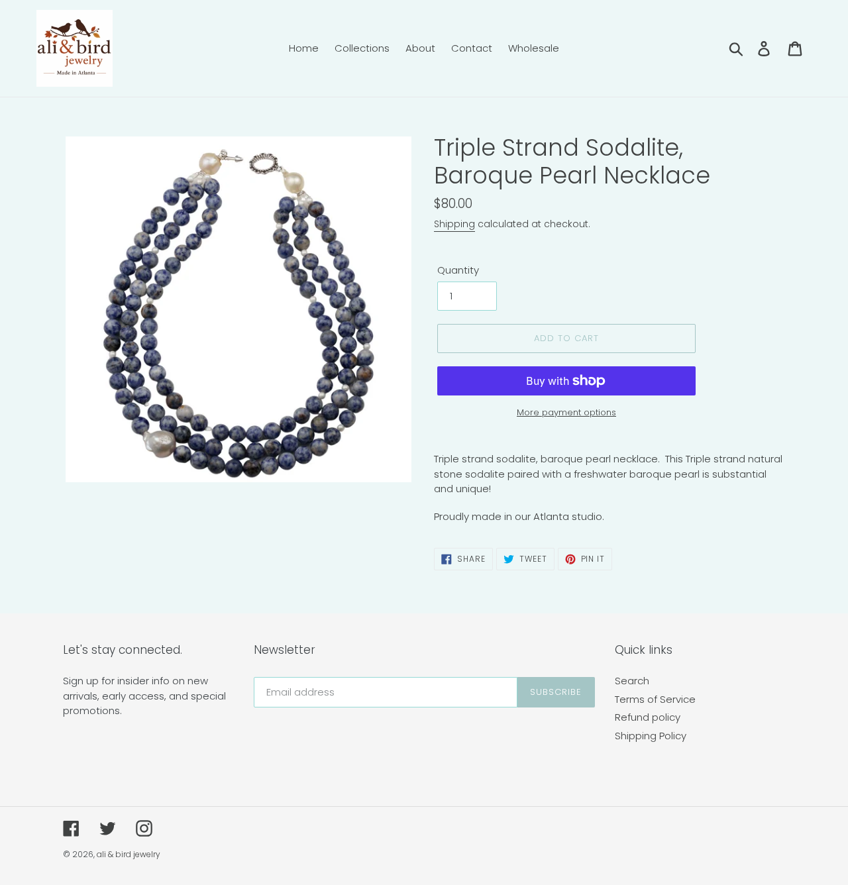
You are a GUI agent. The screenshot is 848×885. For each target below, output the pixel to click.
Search (632, 681)
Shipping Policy (650, 736)
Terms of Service (655, 699)
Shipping (454, 224)
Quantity (458, 270)
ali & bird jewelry (128, 854)
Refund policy (647, 717)
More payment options (566, 412)
